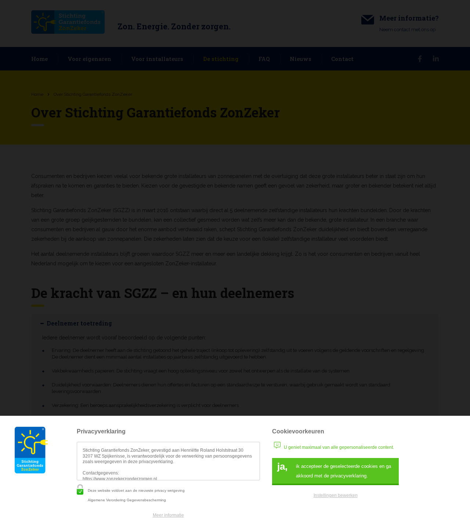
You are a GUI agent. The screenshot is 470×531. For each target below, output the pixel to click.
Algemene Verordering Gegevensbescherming (127, 500)
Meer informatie (168, 515)
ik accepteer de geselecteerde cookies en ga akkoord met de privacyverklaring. (334, 470)
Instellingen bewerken (336, 495)
